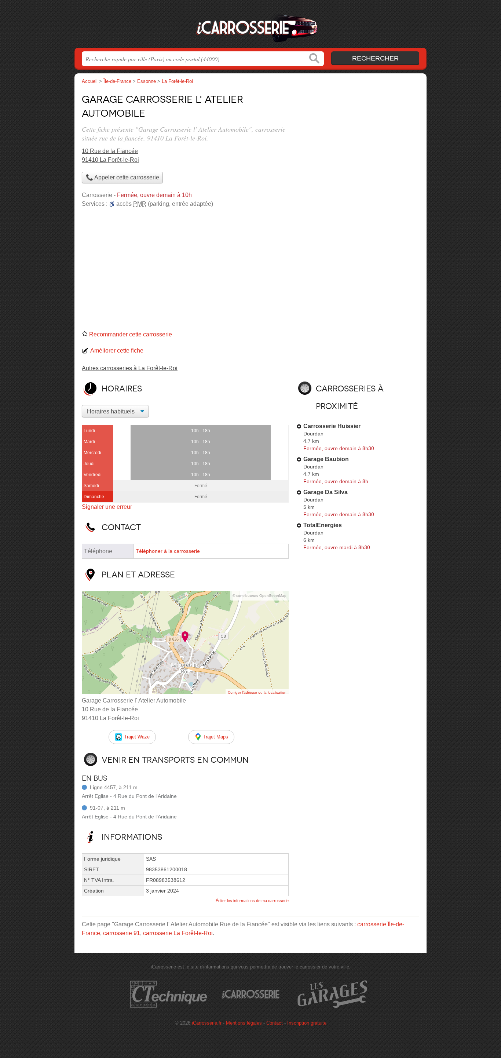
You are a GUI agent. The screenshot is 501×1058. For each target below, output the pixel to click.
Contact (274, 1023)
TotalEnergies (322, 525)
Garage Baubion (326, 459)
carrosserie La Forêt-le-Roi (178, 933)
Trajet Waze (137, 737)
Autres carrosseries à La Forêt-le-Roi (130, 368)
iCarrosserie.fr (250, 26)
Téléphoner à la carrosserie (168, 551)
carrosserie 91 (121, 933)
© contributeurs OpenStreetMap (259, 596)
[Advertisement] (250, 271)
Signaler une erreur (107, 507)
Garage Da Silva (325, 492)
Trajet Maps (215, 737)
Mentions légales (244, 1023)
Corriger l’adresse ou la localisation (257, 692)
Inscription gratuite (306, 1023)
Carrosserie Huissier (332, 426)
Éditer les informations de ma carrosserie (252, 900)
